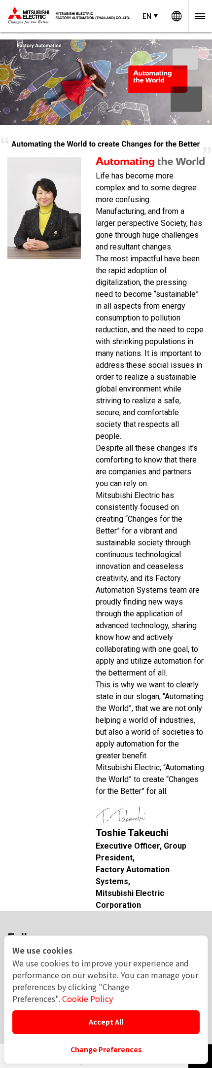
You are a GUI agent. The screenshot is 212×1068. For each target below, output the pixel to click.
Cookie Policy (87, 998)
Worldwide (176, 16)
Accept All (106, 1022)
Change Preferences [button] (106, 1049)
